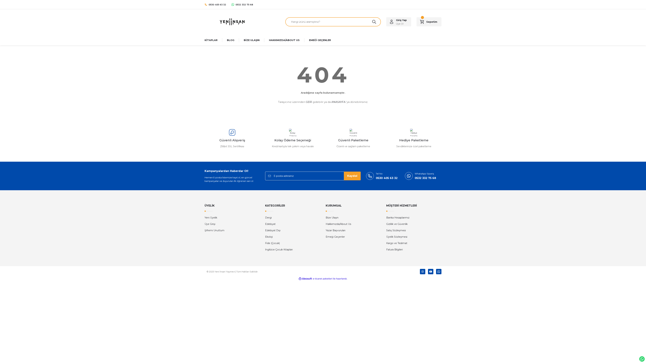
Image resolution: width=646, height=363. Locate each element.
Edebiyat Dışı (272, 230)
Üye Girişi (210, 224)
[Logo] (232, 21)
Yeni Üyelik (211, 217)
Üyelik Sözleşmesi (396, 236)
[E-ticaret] (322, 278)
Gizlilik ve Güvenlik (397, 224)
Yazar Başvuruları (335, 230)
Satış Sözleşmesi (396, 230)
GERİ (309, 102)
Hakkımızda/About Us (338, 224)
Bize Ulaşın (332, 217)
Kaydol (352, 175)
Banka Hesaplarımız (397, 217)
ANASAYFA (338, 102)
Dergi (268, 217)
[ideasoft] (305, 278)
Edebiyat (270, 224)
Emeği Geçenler (335, 236)
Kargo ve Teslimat (396, 243)
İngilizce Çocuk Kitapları (279, 249)
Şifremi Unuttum (214, 230)
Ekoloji (269, 236)
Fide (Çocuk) (272, 243)
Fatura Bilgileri (394, 249)
